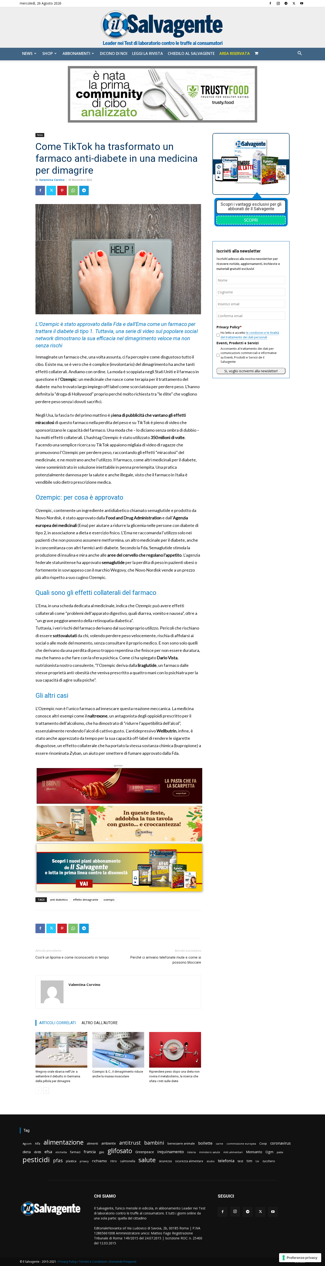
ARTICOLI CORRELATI (57, 1023)
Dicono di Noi (113, 53)
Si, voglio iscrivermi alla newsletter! (251, 371)
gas (101, 1152)
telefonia (226, 1160)
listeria (191, 1152)
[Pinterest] (62, 190)
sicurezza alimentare (189, 1161)
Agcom (27, 1143)
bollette (205, 1143)
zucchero (268, 1161)
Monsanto (254, 1152)
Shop (47, 53)
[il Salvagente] (162, 27)
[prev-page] (38, 1091)
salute (147, 1159)
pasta (280, 1152)
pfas (58, 1160)
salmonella (127, 1161)
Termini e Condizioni (93, 1262)
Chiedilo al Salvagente (191, 53)
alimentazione (64, 1142)
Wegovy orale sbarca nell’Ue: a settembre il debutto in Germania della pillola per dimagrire (57, 1076)
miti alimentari (233, 1152)
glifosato (120, 1150)
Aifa (37, 1144)
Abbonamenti (76, 53)
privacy (84, 1161)
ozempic (109, 899)
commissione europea (241, 1143)
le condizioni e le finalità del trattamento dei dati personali (250, 335)
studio (211, 1161)
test (240, 1161)
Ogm (269, 1152)
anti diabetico (59, 899)
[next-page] (46, 1091)
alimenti (92, 1144)
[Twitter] (293, 3)
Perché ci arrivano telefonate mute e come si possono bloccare (165, 960)
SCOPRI (251, 220)
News (27, 53)
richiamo (99, 1160)
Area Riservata (234, 53)
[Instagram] (278, 3)
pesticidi (36, 1159)
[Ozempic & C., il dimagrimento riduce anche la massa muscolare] (118, 1050)
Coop (263, 1143)
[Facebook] (270, 3)
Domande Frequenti (122, 1262)
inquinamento (170, 1151)
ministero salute (209, 1152)
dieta (27, 1151)
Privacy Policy (68, 1262)
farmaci (75, 1152)
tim (249, 1160)
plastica (71, 1161)
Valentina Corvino (51, 180)
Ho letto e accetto (250, 335)
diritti (37, 1152)
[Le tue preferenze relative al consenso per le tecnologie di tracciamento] (300, 1257)
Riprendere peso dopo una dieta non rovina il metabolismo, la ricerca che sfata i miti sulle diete (174, 1076)
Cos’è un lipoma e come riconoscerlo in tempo (72, 957)
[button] (299, 54)
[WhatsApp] (73, 190)
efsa (48, 1151)
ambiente (108, 1143)
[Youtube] (301, 3)
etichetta (61, 1152)
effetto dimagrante (85, 899)
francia (90, 1151)
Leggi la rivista (147, 53)
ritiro (113, 1161)
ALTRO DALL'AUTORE (100, 1023)
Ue (257, 1161)
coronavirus (280, 1143)
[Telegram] (286, 3)
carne (219, 1143)
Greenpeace (144, 1152)
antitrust (130, 1142)
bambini (154, 1142)
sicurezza (165, 1161)
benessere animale (181, 1144)
